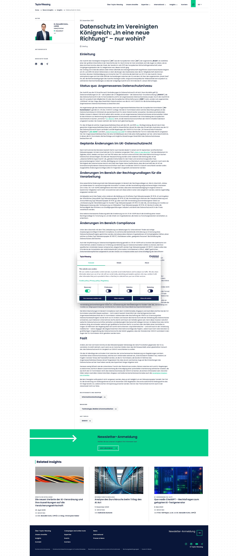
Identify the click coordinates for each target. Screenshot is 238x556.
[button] (193, 4)
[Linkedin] (36, 64)
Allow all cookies (145, 298)
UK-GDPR (93, 132)
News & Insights (48, 10)
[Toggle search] (193, 4)
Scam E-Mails (146, 549)
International (159, 5)
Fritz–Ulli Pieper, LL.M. (165, 513)
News (95, 531)
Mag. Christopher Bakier (70, 516)
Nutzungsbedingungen (131, 549)
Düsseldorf (59, 31)
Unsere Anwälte (132, 5)
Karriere (184, 5)
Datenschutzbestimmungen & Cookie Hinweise (69, 549)
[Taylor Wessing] (43, 4)
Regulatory (105, 280)
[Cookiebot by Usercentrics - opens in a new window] (151, 256)
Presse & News (98, 538)
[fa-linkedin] (189, 544)
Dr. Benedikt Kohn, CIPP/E (47, 516)
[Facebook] (42, 64)
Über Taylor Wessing (115, 5)
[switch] (108, 290)
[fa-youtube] (195, 544)
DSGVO (84, 421)
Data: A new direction (142, 152)
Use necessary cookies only (92, 298)
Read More (54, 33)
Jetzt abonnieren (119, 442)
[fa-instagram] (184, 544)
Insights (173, 5)
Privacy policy (95, 280)
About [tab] (147, 263)
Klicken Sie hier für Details (59, 494)
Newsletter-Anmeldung (182, 531)
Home (37, 10)
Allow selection (119, 298)
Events (66, 538)
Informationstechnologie (92, 397)
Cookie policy (84, 280)
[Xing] (47, 64)
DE (199, 5)
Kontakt (38, 542)
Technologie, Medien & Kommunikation (97, 409)
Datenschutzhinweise (42, 549)
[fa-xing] (200, 544)
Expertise (144, 5)
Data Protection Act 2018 (115, 132)
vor (137, 125)
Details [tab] (119, 263)
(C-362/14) (110, 119)
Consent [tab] (91, 263)
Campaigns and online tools (75, 531)
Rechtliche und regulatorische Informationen (104, 549)
